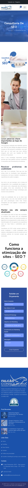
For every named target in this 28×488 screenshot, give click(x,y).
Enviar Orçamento (14, 350)
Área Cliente (5, 447)
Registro (17, 2)
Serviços (10, 30)
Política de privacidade (8, 453)
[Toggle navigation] (24, 7)
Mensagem (7, 339)
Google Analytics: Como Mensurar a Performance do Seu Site (17, 422)
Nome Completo (8, 301)
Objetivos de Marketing (11, 322)
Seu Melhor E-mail (9, 308)
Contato (4, 450)
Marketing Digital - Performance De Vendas (16, 413)
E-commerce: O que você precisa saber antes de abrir (17, 429)
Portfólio (4, 444)
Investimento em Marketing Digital (12, 331)
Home (4, 30)
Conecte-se (11, 2)
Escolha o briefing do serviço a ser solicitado (14, 456)
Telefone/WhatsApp (10, 315)
